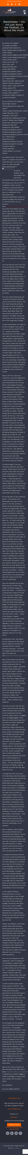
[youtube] (16, 1133)
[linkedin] (7, 1133)
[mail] (20, 1133)
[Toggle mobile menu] (24, 11)
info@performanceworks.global (14, 1)
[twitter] (12, 1133)
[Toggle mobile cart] (24, 13)
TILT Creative (16, 1148)
